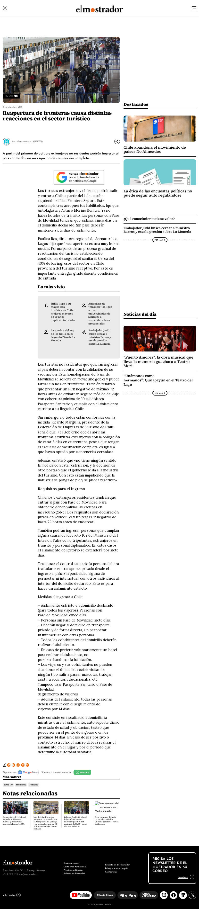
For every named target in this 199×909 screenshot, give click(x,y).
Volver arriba (9, 894)
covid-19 (8, 784)
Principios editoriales (73, 869)
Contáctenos (111, 871)
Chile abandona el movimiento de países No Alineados (155, 149)
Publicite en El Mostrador (117, 864)
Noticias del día (140, 314)
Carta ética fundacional (75, 866)
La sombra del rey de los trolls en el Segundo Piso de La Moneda (63, 335)
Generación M (24, 141)
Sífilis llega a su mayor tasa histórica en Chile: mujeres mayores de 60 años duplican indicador (63, 312)
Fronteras (21, 784)
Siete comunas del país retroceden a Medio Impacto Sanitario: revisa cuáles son (106, 821)
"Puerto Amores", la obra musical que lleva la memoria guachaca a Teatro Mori (158, 361)
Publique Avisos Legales (117, 868)
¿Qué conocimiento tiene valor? (149, 218)
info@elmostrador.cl (28, 874)
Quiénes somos (71, 862)
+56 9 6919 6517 (10, 874)
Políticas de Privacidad (74, 873)
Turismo (33, 784)
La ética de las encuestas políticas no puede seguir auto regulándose (158, 193)
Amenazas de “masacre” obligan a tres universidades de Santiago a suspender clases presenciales (100, 313)
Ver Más (37, 141)
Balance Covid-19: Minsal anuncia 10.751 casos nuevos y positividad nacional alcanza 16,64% (14, 821)
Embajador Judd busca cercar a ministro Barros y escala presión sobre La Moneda (100, 337)
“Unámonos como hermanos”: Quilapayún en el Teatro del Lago (158, 380)
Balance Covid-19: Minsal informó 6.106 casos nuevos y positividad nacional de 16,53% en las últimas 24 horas (75, 822)
